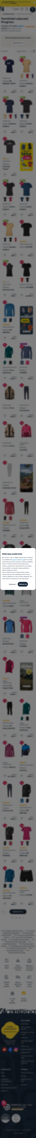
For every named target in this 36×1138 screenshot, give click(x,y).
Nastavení (12, 584)
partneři (14, 559)
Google (23, 559)
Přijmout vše (23, 584)
